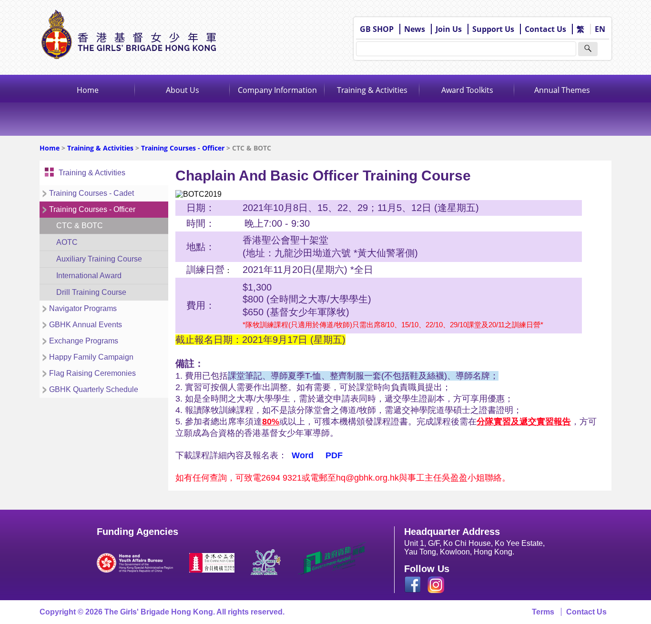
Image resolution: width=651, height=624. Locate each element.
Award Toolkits (467, 90)
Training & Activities (372, 90)
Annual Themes (562, 90)
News (414, 29)
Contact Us (545, 29)
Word (303, 455)
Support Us (493, 29)
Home (88, 90)
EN (600, 29)
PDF (334, 455)
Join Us (449, 29)
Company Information (277, 90)
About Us (182, 90)
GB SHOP (377, 29)
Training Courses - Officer (182, 147)
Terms (543, 612)
